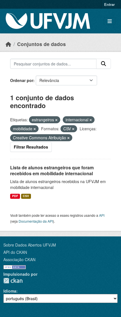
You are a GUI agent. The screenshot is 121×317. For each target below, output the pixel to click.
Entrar (109, 4)
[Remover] (56, 120)
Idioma (9, 291)
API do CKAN (15, 252)
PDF (15, 196)
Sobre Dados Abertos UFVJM (29, 245)
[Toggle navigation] (109, 21)
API (101, 215)
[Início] (8, 43)
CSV (26, 196)
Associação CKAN (19, 259)
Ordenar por (21, 80)
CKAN (13, 281)
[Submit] (103, 64)
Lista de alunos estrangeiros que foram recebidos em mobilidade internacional (52, 170)
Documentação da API (36, 221)
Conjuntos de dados (41, 43)
